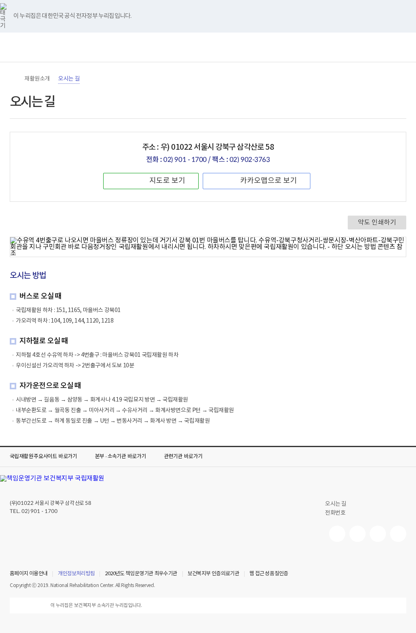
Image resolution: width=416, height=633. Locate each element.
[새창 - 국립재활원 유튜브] (337, 534)
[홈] (14, 78)
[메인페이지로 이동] (208, 47)
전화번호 (335, 513)
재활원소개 (37, 79)
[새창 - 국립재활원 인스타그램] (378, 534)
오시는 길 (69, 79)
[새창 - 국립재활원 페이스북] (398, 534)
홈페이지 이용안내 (29, 574)
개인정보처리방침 (76, 574)
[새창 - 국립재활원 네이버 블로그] (357, 534)
